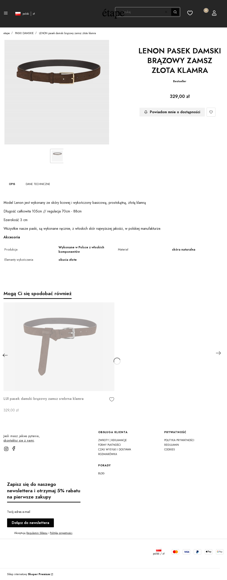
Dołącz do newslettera (30, 522)
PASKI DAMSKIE (24, 33)
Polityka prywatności (179, 440)
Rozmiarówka (107, 454)
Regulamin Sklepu (36, 533)
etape (7, 33)
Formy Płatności (109, 445)
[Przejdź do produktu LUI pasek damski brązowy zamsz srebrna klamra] (59, 346)
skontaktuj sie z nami (19, 440)
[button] (6, 14)
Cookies (169, 450)
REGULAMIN (171, 445)
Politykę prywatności (61, 533)
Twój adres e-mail (18, 512)
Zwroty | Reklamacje (112, 440)
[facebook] (13, 448)
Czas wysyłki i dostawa (114, 450)
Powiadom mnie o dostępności (175, 112)
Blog (101, 473)
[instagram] (6, 449)
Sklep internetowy (28, 574)
